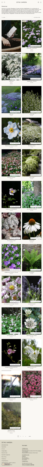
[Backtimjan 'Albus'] (31, 131)
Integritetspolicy (5, 460)
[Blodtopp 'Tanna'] (11, 415)
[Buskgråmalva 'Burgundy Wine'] (11, 352)
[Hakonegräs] (31, 162)
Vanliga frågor (4, 450)
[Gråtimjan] (11, 99)
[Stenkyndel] (31, 99)
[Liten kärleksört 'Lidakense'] (31, 384)
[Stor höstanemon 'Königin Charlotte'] (11, 289)
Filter (4, 17)
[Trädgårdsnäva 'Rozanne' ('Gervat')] (11, 257)
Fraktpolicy (4, 458)
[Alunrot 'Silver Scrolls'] (11, 226)
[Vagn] (41, 2)
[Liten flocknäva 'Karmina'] (31, 194)
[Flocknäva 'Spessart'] (11, 162)
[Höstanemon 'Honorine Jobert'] (11, 131)
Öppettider (4, 446)
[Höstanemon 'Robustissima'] (11, 194)
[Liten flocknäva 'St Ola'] (11, 321)
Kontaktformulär (25, 454)
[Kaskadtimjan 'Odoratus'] (31, 66)
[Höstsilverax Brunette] (11, 384)
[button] (6, 464)
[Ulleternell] (11, 66)
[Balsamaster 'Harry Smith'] (31, 33)
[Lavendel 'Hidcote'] (31, 289)
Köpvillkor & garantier (6, 454)
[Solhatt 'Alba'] (31, 226)
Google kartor (25, 461)
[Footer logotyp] (7, 442)
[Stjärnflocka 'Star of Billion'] (31, 321)
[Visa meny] (2, 2)
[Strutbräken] (31, 257)
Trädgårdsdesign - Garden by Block (9, 462)
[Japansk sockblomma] (31, 352)
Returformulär (4, 452)
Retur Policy (4, 456)
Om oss (3, 448)
